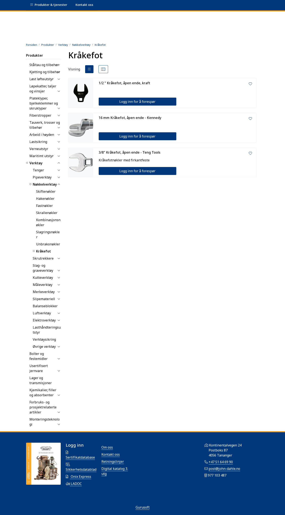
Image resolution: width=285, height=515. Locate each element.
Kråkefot (43, 251)
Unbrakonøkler (48, 244)
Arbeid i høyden (41, 134)
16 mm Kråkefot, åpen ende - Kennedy (130, 117)
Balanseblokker (45, 306)
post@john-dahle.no (224, 468)
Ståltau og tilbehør (44, 64)
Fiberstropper (40, 115)
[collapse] (59, 64)
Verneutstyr (38, 149)
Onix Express (80, 476)
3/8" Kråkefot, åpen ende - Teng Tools (129, 152)
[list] (89, 69)
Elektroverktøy (44, 320)
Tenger (38, 170)
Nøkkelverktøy (45, 184)
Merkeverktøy (44, 291)
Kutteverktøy (43, 277)
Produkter (34, 55)
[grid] (103, 69)
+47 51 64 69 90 (221, 462)
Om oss (107, 447)
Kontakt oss (110, 454)
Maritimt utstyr (41, 156)
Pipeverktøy (42, 177)
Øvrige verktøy (44, 346)
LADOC (76, 483)
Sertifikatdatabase (80, 457)
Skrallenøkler (46, 212)
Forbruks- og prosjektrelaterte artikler (43, 407)
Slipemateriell (44, 299)
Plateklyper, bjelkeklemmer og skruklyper (43, 103)
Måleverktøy (42, 284)
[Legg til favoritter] (250, 84)
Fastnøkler (44, 205)
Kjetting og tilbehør (44, 72)
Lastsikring (38, 141)
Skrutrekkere (43, 258)
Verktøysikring (44, 339)
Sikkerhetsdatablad (81, 469)
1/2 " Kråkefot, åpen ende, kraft (124, 83)
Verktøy (36, 163)
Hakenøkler (45, 198)
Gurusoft (143, 507)
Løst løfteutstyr (41, 79)
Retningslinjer (112, 461)
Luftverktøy (42, 313)
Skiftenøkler (45, 191)
